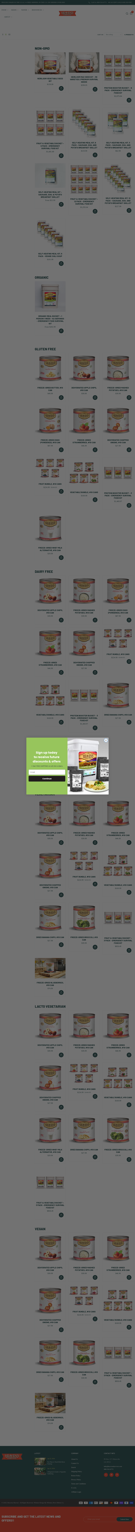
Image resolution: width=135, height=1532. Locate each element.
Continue (47, 778)
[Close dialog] (106, 740)
